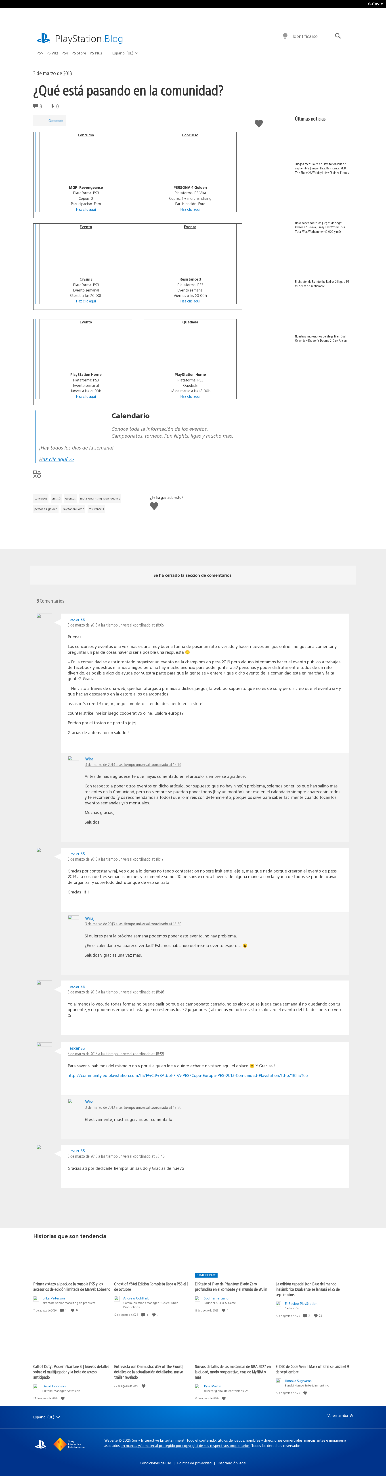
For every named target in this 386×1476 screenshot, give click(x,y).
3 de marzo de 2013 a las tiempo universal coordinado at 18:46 (116, 991)
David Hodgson (54, 1386)
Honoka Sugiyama (298, 1380)
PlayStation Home (73, 509)
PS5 (40, 53)
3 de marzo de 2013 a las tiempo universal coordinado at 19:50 (133, 1107)
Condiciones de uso (155, 1463)
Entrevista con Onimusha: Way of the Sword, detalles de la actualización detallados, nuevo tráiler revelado (148, 1372)
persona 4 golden (45, 509)
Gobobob (55, 120)
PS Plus (96, 53)
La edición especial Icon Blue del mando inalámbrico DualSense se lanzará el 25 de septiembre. (308, 1289)
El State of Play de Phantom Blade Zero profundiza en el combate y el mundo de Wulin (231, 1286)
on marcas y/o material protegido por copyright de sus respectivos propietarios (185, 1445)
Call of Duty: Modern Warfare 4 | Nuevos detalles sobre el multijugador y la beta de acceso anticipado (71, 1372)
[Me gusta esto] (73, 1310)
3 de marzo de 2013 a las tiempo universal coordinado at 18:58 (116, 1053)
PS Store (79, 53)
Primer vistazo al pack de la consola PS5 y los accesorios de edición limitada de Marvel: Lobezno (71, 1286)
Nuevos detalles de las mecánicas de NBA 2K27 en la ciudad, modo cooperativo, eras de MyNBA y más (233, 1372)
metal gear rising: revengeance (100, 498)
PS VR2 (52, 53)
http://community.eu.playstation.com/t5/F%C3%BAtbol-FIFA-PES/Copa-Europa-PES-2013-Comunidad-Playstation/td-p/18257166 (188, 1075)
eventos (70, 498)
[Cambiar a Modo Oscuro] (285, 36)
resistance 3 (96, 509)
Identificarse (305, 36)
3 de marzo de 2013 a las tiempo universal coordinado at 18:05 (116, 624)
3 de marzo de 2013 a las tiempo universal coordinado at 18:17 (116, 859)
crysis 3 (56, 498)
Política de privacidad (194, 1463)
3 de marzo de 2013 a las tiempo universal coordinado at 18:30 (133, 923)
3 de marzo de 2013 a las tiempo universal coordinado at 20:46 (116, 1156)
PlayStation (89, 38)
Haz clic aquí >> (56, 459)
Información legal (232, 1463)
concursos (40, 498)
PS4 (65, 53)
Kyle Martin (212, 1386)
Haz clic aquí (86, 209)
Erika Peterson (53, 1298)
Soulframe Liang (216, 1298)
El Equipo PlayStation (301, 1303)
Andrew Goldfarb (136, 1298)
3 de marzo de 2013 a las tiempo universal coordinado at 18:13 (133, 764)
